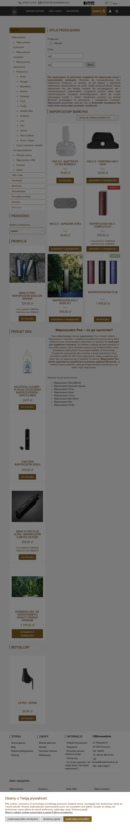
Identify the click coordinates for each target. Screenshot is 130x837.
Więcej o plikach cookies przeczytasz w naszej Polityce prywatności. (39, 812)
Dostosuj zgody (51, 819)
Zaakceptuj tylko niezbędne (22, 819)
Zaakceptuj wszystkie (77, 819)
